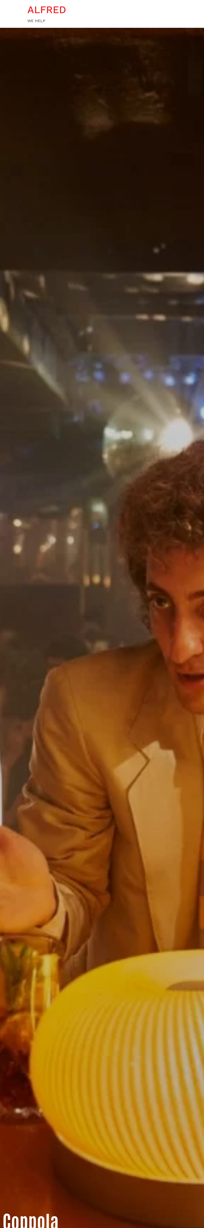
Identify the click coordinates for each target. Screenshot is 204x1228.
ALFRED (46, 10)
